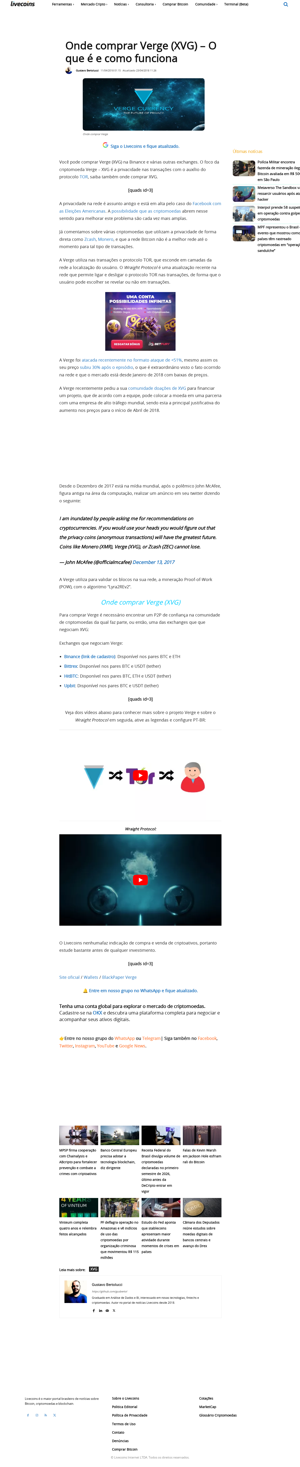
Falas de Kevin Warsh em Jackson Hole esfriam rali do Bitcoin (202, 1156)
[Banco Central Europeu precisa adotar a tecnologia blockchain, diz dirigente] (120, 1135)
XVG (93, 1269)
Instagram (85, 1046)
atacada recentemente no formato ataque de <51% (132, 360)
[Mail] (107, 1309)
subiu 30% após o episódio (106, 367)
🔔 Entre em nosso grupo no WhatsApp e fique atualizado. (140, 990)
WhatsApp (125, 1038)
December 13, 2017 (153, 562)
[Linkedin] (100, 1309)
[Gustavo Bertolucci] (70, 70)
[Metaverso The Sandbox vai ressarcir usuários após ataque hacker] (244, 194)
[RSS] (46, 1415)
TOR (84, 176)
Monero (105, 239)
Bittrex (70, 666)
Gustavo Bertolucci (87, 70)
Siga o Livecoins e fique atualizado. (145, 146)
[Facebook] (93, 1309)
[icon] (286, 4)
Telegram (151, 1038)
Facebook (207, 1038)
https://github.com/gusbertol (109, 1291)
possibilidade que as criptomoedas (146, 211)
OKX (97, 1013)
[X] (114, 1309)
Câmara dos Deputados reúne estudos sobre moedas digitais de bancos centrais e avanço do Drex (201, 1234)
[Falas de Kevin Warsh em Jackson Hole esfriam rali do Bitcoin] (202, 1135)
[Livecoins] (22, 5)
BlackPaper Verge (119, 977)
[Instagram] (37, 1415)
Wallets (91, 977)
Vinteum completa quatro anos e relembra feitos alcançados (78, 1228)
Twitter (66, 1046)
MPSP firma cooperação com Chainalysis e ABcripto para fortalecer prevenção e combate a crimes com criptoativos (78, 1162)
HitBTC (71, 676)
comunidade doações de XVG (157, 388)
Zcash (90, 239)
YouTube (105, 1046)
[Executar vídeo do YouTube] (140, 775)
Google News (132, 1046)
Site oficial (69, 977)
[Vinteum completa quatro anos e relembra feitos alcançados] (78, 1207)
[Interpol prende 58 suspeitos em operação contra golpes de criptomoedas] (244, 214)
